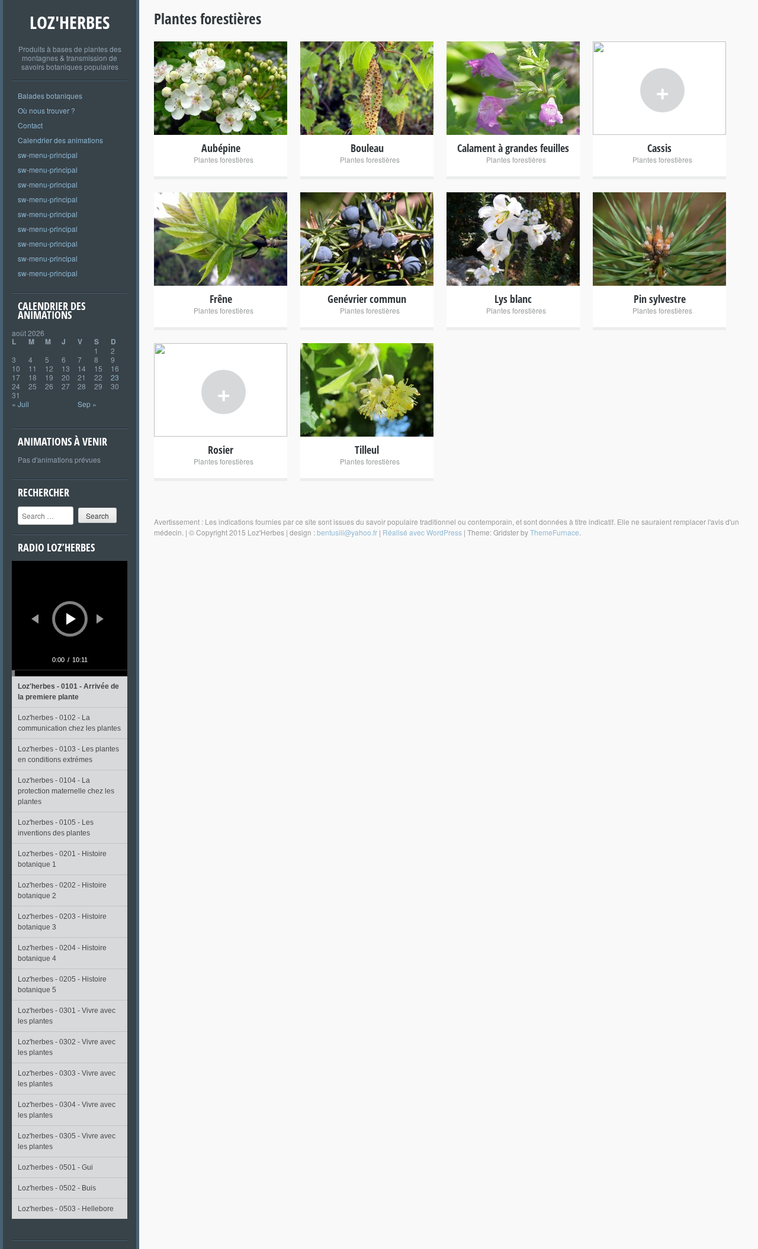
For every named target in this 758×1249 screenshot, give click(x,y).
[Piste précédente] (34, 619)
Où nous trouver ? (46, 110)
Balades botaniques (50, 96)
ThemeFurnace (554, 532)
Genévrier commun (366, 299)
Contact (30, 125)
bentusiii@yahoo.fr (347, 532)
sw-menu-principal (48, 155)
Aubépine (220, 148)
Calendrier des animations (60, 140)
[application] (69, 618)
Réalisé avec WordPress (422, 532)
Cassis (659, 148)
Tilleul (367, 450)
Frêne (221, 299)
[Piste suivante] (100, 619)
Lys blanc (513, 299)
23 (115, 377)
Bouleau (367, 148)
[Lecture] (71, 619)
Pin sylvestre (660, 299)
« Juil (20, 404)
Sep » (87, 404)
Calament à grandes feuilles (513, 148)
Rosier (220, 450)
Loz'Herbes (70, 22)
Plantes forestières (223, 159)
